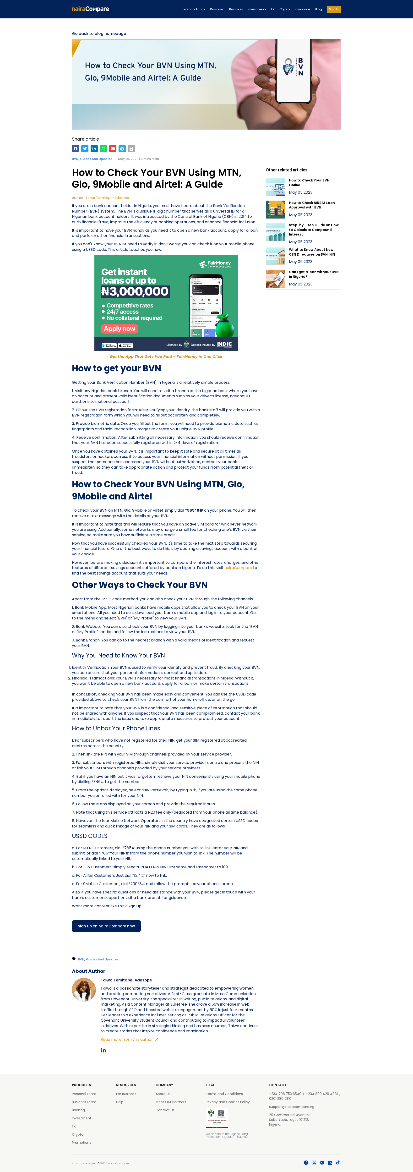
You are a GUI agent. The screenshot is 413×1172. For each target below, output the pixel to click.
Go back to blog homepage (99, 33)
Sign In (334, 9)
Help (119, 1102)
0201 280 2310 (280, 1098)
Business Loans (84, 1102)
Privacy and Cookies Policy (228, 1102)
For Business (126, 1093)
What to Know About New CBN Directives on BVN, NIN (312, 252)
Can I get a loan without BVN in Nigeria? (314, 274)
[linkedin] (94, 148)
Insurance (302, 9)
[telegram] (122, 148)
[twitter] (84, 148)
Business (236, 9)
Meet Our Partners (171, 1102)
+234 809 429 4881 (322, 1093)
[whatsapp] (103, 148)
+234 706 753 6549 (285, 1093)
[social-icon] (306, 1163)
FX (273, 9)
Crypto (284, 9)
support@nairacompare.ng (291, 1106)
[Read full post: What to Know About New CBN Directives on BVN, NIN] (275, 257)
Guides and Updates (96, 159)
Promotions (81, 1142)
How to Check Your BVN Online (309, 182)
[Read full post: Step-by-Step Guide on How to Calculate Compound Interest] (275, 234)
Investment (81, 1118)
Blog (318, 9)
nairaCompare (238, 567)
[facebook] (75, 148)
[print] (131, 148)
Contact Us (165, 1110)
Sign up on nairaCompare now (106, 926)
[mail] (112, 148)
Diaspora (217, 9)
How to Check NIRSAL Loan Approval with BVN (312, 205)
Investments (257, 9)
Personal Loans (193, 9)
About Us (163, 1093)
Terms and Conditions (224, 1093)
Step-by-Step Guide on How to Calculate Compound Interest (314, 230)
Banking (78, 1110)
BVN (75, 159)
